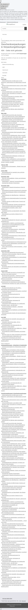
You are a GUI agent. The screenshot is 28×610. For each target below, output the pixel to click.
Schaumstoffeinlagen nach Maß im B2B (12, 91)
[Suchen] (25, 28)
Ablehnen (3, 8)
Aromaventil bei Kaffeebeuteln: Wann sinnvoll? (14, 135)
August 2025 (4, 271)
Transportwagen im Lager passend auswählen (13, 151)
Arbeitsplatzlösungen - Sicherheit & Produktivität (14, 345)
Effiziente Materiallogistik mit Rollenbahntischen (14, 242)
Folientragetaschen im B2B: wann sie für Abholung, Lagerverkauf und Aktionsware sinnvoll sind (13, 82)
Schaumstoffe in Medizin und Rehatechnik (12, 223)
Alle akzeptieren (5, 4)
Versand (24, 601)
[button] (21, 24)
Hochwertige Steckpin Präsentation (11, 183)
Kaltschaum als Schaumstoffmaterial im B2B (13, 224)
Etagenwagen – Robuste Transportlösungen (13, 181)
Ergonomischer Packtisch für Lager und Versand (14, 283)
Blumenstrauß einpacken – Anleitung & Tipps (13, 275)
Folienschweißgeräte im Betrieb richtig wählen (13, 143)
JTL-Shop (16, 606)
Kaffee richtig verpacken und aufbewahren (13, 149)
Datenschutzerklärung (12, 22)
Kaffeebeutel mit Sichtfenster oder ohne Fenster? (14, 144)
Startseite (4, 72)
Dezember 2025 (5, 176)
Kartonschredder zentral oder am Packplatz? (13, 127)
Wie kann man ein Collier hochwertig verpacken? (14, 334)
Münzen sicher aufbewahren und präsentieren (14, 159)
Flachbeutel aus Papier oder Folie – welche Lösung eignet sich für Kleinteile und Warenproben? (12, 106)
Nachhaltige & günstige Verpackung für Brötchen (14, 190)
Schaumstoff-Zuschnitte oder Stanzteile (12, 115)
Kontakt (4, 75)
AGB (3, 67)
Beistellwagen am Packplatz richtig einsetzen (13, 99)
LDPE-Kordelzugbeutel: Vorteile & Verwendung (13, 204)
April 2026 (3, 79)
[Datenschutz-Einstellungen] (0, 1)
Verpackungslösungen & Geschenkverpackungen (13, 393)
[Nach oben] (0, 609)
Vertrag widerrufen (7, 598)
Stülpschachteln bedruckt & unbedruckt (12, 206)
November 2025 (5, 185)
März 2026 (3, 113)
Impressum (3, 22)
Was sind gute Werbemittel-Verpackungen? (13, 252)
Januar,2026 (4, 170)
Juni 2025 (3, 317)
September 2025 (5, 251)
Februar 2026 (4, 165)
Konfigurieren (4, 6)
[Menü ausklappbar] (3, 24)
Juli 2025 (3, 286)
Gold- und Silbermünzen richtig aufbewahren (13, 116)
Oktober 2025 (4, 218)
